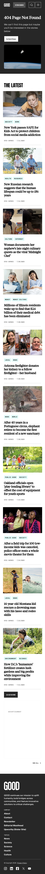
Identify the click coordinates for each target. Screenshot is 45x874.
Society (8, 122)
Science (22, 659)
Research (18, 179)
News (15, 360)
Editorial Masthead (13, 825)
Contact (8, 817)
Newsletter (9, 821)
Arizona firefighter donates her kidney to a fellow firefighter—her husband (21, 369)
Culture (8, 239)
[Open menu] (38, 5)
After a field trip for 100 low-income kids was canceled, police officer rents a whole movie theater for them (22, 548)
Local (7, 360)
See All (36, 763)
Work (17, 122)
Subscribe (19, 5)
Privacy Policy (22, 863)
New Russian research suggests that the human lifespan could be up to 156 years (21, 189)
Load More (11, 695)
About (7, 813)
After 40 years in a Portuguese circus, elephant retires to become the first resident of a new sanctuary (22, 428)
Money (7, 300)
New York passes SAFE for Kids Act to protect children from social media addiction (22, 131)
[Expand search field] (31, 5)
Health (8, 179)
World (14, 417)
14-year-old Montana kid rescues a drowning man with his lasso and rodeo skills (20, 609)
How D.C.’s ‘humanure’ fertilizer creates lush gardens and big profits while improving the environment (19, 671)
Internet (19, 239)
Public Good (10, 477)
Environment (10, 659)
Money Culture (19, 300)
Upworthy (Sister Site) (15, 829)
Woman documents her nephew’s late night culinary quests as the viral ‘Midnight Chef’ (22, 250)
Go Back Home (11, 39)
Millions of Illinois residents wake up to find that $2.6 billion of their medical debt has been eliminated (22, 310)
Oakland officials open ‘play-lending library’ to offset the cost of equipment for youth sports (22, 488)
